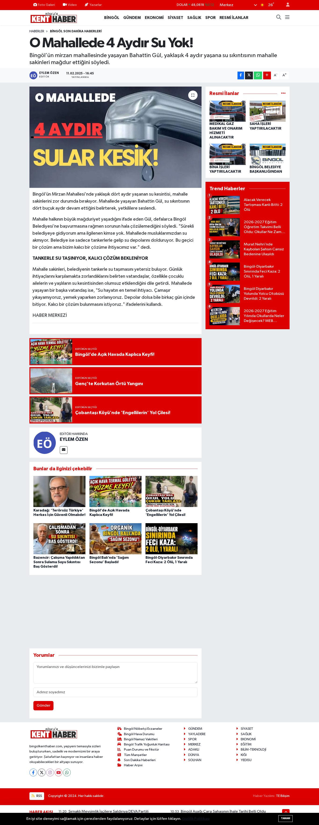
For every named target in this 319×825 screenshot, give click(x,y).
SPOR (210, 18)
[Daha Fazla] (267, 75)
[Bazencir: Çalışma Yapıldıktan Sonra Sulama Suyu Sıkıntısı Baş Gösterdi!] (59, 538)
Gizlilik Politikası (196, 819)
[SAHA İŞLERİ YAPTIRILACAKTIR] (268, 111)
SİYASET (175, 18)
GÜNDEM (132, 18)
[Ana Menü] (287, 18)
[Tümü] (283, 93)
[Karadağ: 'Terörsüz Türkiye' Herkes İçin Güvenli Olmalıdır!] (59, 491)
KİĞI (244, 755)
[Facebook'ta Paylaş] (240, 75)
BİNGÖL (111, 18)
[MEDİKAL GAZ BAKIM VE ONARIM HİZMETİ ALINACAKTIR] (227, 111)
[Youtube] (58, 772)
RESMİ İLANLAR (234, 18)
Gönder (43, 706)
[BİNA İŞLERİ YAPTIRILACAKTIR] (227, 154)
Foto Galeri (46, 5)
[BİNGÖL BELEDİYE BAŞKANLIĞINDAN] (268, 154)
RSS (39, 796)
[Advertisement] (115, 611)
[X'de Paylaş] (249, 75)
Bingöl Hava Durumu (139, 734)
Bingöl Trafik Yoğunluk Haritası (147, 744)
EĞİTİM (246, 744)
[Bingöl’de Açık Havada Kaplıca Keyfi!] (115, 491)
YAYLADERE (197, 734)
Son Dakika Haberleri (140, 760)
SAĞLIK (194, 18)
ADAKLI (193, 749)
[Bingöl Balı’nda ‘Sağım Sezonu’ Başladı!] (115, 538)
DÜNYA (193, 755)
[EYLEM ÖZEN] (44, 443)
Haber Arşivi (133, 765)
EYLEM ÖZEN (74, 439)
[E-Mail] (63, 450)
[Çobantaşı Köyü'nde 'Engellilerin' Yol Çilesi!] (171, 491)
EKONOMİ (154, 18)
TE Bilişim (283, 796)
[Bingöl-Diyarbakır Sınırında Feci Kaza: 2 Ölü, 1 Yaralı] (171, 538)
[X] (42, 772)
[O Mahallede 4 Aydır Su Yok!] (115, 137)
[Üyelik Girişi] (286, 5)
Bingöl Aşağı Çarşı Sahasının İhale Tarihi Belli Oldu (223, 812)
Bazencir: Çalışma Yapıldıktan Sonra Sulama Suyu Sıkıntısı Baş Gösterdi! (59, 562)
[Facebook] (33, 772)
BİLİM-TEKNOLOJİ (253, 749)
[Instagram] (50, 772)
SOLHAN (194, 760)
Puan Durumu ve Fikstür (141, 749)
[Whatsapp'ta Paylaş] (258, 75)
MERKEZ (194, 744)
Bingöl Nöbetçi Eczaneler (143, 728)
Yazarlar (95, 5)
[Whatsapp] (67, 772)
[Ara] (278, 18)
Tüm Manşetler (135, 755)
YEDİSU (246, 760)
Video (72, 5)
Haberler (36, 31)
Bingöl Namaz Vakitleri (141, 739)
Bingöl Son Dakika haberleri (76, 31)
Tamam (285, 818)
